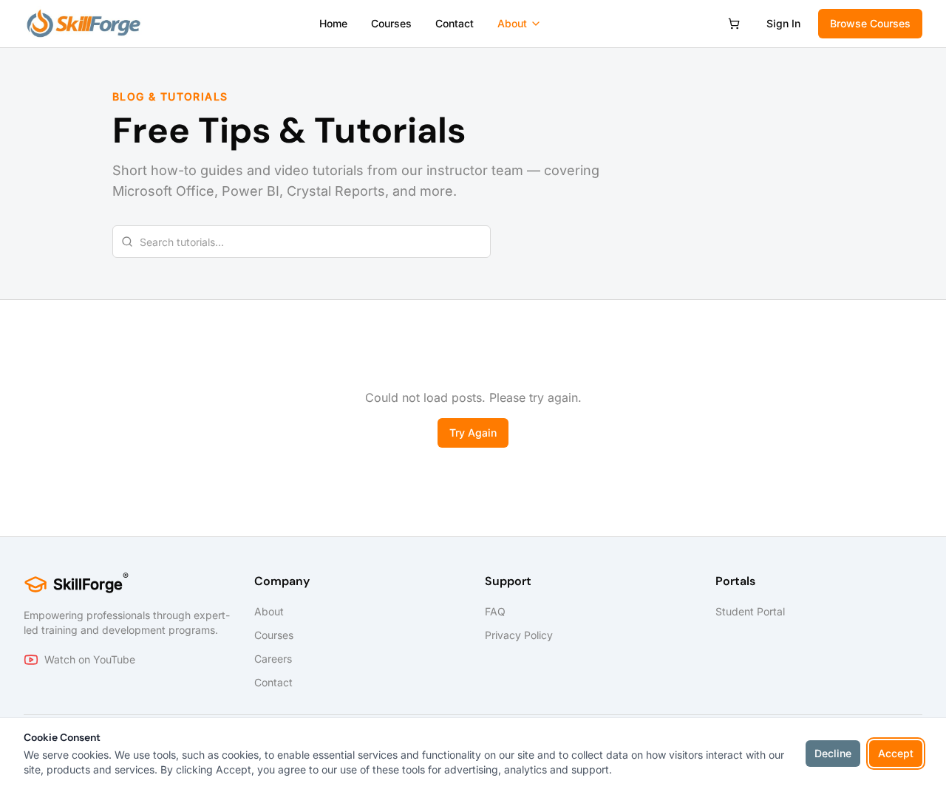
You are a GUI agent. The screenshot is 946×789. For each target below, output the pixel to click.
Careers (273, 658)
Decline (832, 753)
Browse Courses (870, 23)
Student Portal (750, 611)
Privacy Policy (519, 635)
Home (333, 23)
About (512, 23)
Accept (895, 753)
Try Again (473, 432)
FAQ (495, 611)
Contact (454, 23)
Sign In (783, 23)
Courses (391, 23)
